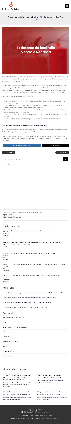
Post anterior (8, 152)
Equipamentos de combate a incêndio (15, 327)
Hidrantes (6, 337)
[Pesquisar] (65, 159)
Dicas (4, 322)
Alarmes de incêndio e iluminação (13, 317)
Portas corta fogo (8, 351)
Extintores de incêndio (10, 332)
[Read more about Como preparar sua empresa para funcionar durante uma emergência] (52, 376)
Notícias (5, 346)
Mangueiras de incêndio (10, 341)
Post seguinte (62, 152)
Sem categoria (7, 356)
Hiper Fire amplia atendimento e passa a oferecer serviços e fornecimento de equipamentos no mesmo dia (18, 384)
